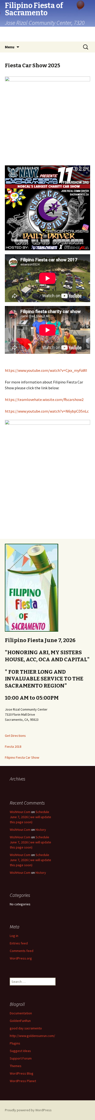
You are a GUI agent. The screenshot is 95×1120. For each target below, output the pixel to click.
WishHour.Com (20, 812)
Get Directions (15, 735)
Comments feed (21, 951)
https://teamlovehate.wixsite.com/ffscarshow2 (44, 399)
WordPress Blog (21, 1073)
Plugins (15, 1043)
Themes (15, 1066)
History (41, 829)
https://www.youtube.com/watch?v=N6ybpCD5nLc (47, 411)
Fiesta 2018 (13, 746)
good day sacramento (26, 1028)
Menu (9, 46)
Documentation (21, 1013)
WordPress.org (21, 958)
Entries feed (19, 943)
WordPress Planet (23, 1081)
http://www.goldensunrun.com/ (32, 1036)
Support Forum (21, 1058)
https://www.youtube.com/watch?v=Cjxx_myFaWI (46, 370)
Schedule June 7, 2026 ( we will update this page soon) (30, 817)
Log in (14, 935)
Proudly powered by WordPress (28, 1110)
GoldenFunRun (20, 1020)
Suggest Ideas (20, 1051)
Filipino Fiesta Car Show (22, 757)
